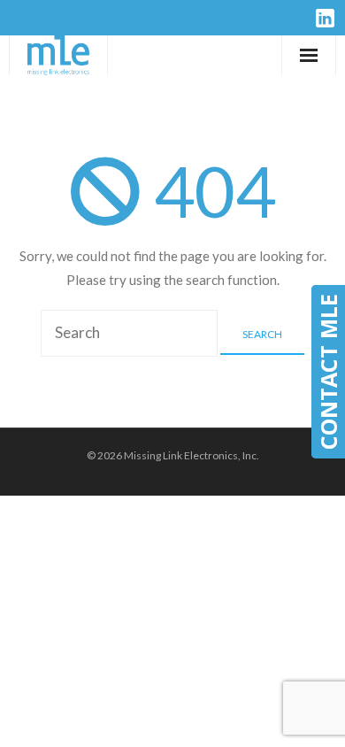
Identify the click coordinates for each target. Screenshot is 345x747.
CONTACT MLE (328, 372)
